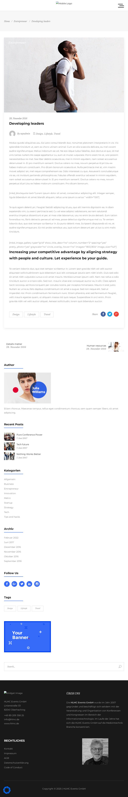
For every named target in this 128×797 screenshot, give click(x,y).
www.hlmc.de (11, 723)
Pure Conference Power (29, 434)
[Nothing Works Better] (9, 456)
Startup (8, 502)
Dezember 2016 (12, 547)
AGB (6, 758)
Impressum (10, 753)
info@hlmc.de (11, 719)
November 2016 (12, 551)
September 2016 (13, 561)
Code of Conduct (13, 767)
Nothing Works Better (29, 454)
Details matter (14, 344)
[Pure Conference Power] (9, 437)
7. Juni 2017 (22, 438)
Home (7, 21)
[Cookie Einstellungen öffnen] (7, 793)
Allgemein (9, 479)
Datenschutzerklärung (16, 762)
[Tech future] (9, 446)
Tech (6, 512)
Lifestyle (48, 133)
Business (9, 484)
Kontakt (8, 748)
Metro (7, 498)
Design (39, 133)
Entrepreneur (20, 21)
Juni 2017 (9, 542)
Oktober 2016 (11, 556)
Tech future (23, 444)
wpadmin (25, 133)
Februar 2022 (11, 537)
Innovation (10, 493)
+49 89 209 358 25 (14, 715)
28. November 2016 (18, 118)
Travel (57, 133)
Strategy (8, 507)
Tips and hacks (12, 516)
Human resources (96, 345)
